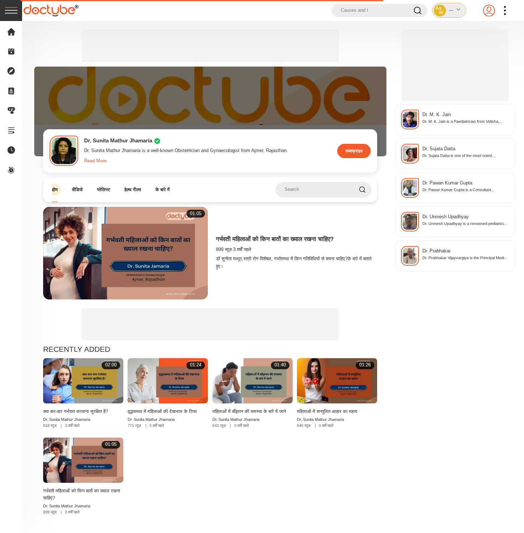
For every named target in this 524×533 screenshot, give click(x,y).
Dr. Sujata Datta (438, 148)
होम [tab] (55, 189)
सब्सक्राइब (354, 150)
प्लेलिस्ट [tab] (103, 189)
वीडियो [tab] (77, 189)
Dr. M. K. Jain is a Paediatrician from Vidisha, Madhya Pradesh (460, 122)
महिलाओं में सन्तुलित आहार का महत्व (327, 411)
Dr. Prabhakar (436, 251)
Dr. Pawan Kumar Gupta (447, 183)
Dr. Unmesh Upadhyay (445, 216)
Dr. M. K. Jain (436, 114)
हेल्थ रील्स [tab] (132, 189)
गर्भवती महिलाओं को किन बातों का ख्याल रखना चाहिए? (275, 239)
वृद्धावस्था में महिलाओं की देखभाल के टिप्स (162, 411)
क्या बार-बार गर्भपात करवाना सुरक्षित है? (75, 411)
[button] (449, 10)
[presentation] (11, 10)
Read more (95, 160)
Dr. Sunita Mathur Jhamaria (66, 419)
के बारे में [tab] (162, 189)
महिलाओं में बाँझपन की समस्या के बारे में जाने (249, 411)
